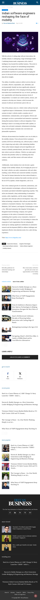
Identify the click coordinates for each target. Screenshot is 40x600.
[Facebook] (4, 27)
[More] (34, 27)
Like (8, 372)
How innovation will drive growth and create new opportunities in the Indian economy (30, 270)
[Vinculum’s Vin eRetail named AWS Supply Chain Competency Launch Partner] (6, 529)
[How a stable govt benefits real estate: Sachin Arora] (6, 547)
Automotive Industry (12, 243)
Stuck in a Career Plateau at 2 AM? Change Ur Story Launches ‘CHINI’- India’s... (23, 447)
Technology (10, 7)
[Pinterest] (12, 27)
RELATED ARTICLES (6, 281)
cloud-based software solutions (10, 246)
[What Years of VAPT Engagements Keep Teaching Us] (6, 298)
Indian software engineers (26, 246)
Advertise (12, 592)
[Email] (29, 27)
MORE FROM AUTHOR (18, 281)
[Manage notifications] (35, 595)
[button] (3, 2)
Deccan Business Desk (9, 23)
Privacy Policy (31, 592)
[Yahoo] (30, 513)
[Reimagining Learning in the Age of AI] (6, 329)
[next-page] (6, 345)
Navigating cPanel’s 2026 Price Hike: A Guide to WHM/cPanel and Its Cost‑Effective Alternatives (25, 338)
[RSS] (20, 513)
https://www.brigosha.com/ (13, 237)
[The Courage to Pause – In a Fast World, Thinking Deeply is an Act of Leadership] (5, 476)
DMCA (24, 592)
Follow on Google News (20, 594)
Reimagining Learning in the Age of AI (25, 327)
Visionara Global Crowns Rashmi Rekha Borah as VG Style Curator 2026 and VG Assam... (24, 466)
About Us (7, 592)
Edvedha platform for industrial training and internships (8, 269)
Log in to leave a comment (20, 357)
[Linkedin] (21, 27)
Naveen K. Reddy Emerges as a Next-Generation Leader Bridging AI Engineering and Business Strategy (24, 289)
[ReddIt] (25, 27)
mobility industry (7, 248)
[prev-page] (3, 345)
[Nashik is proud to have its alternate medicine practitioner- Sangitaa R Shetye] (6, 538)
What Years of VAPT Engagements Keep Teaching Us (19, 429)
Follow (20, 372)
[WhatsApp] (16, 27)
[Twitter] (8, 27)
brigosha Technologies (24, 243)
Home (3, 7)
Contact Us (18, 592)
